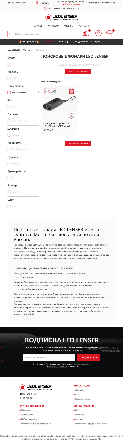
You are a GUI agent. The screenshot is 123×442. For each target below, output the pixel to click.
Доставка (79, 390)
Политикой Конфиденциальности (76, 364)
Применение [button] (16, 86)
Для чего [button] (13, 129)
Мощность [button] (14, 143)
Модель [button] (13, 72)
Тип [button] (10, 100)
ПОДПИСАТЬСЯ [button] (89, 358)
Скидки (78, 419)
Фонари (48, 42)
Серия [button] (11, 57)
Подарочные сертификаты (89, 42)
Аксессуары (64, 42)
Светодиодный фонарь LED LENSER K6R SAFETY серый (57, 125)
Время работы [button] (17, 171)
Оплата (78, 395)
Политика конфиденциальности (91, 424)
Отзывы (69, 26)
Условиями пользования (57, 367)
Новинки (79, 415)
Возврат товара (82, 399)
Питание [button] (13, 114)
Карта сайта (27, 415)
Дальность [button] (14, 157)
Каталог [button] (37, 26)
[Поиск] (11, 34)
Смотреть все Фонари (78, 72)
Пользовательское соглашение (36, 424)
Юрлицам (53, 26)
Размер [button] (12, 185)
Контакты (84, 26)
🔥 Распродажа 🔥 (29, 42)
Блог (77, 410)
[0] (109, 33)
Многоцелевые (19, 92)
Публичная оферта (30, 419)
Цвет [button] (11, 200)
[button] (71, 4)
